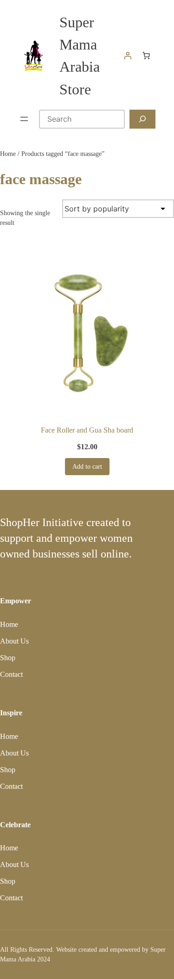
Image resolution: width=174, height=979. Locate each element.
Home (8, 153)
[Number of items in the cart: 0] (146, 55)
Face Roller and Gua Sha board (87, 430)
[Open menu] (24, 118)
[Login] (127, 55)
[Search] (142, 119)
